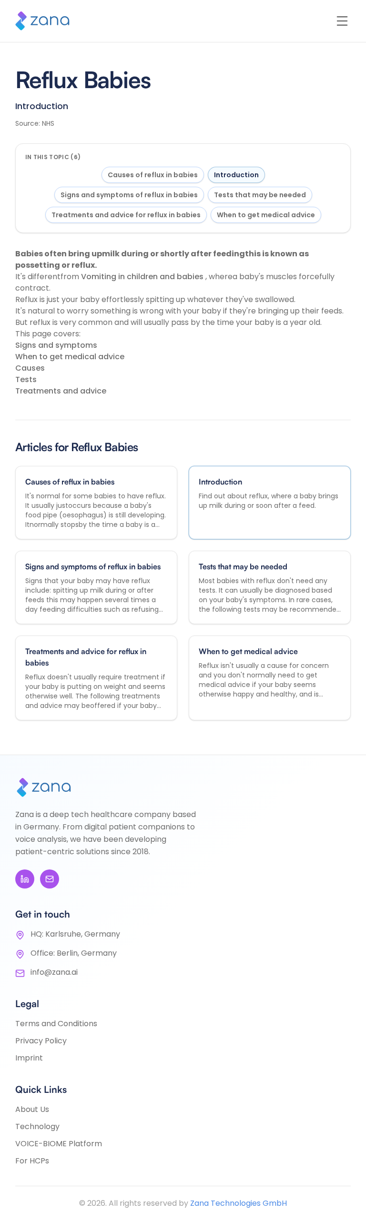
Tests (26, 379)
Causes (30, 368)
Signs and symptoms (56, 345)
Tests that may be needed (260, 195)
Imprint (29, 1057)
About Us (32, 1109)
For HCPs (32, 1160)
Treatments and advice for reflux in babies (126, 215)
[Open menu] (342, 21)
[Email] (49, 879)
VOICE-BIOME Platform (58, 1143)
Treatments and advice (60, 390)
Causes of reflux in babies (153, 175)
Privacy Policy (41, 1040)
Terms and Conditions (56, 1023)
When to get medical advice (266, 215)
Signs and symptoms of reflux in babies (129, 195)
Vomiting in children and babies (143, 276)
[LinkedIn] (24, 879)
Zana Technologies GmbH (238, 1203)
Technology (37, 1126)
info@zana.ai (54, 972)
